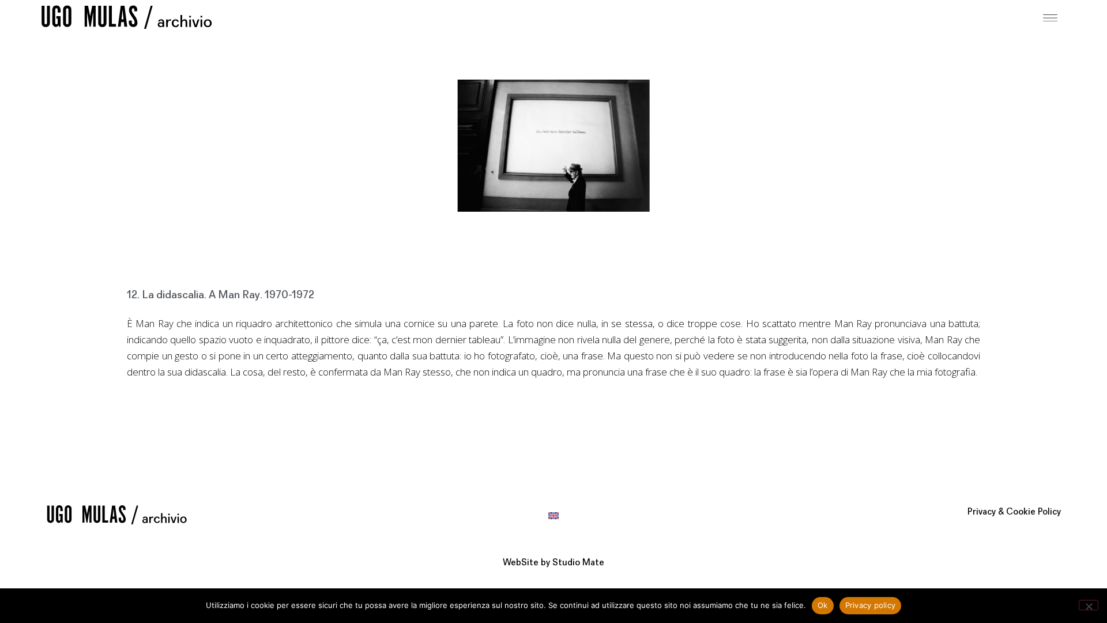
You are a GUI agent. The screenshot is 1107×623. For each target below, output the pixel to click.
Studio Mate (578, 563)
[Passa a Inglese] (553, 515)
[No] (1088, 605)
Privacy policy (870, 605)
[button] (1050, 17)
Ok (823, 605)
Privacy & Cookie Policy (1014, 512)
